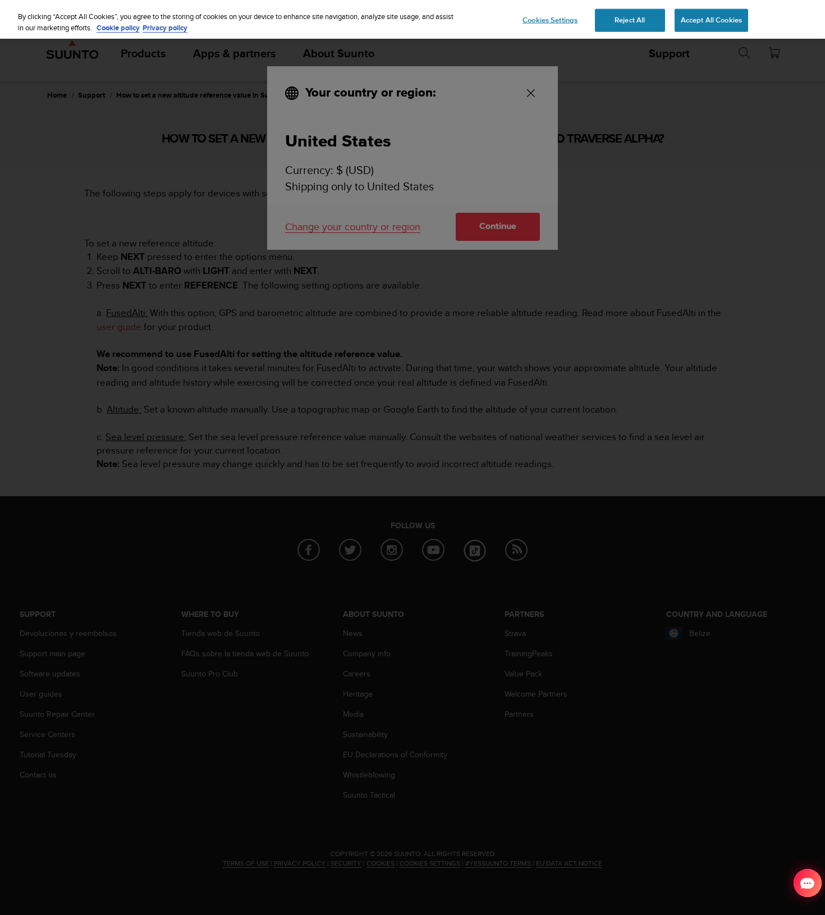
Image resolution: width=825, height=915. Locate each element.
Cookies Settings (550, 19)
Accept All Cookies (711, 19)
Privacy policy (165, 27)
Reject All (630, 19)
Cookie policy (118, 27)
